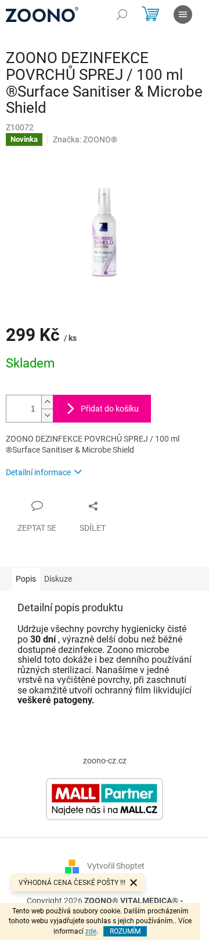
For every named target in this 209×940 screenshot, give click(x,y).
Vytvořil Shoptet (116, 866)
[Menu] (182, 14)
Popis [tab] (26, 578)
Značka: (85, 139)
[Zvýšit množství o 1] (47, 402)
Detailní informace (38, 472)
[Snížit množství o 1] (47, 415)
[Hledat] (122, 14)
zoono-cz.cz (105, 760)
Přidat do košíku (110, 408)
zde (90, 931)
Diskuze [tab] (58, 578)
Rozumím (125, 931)
